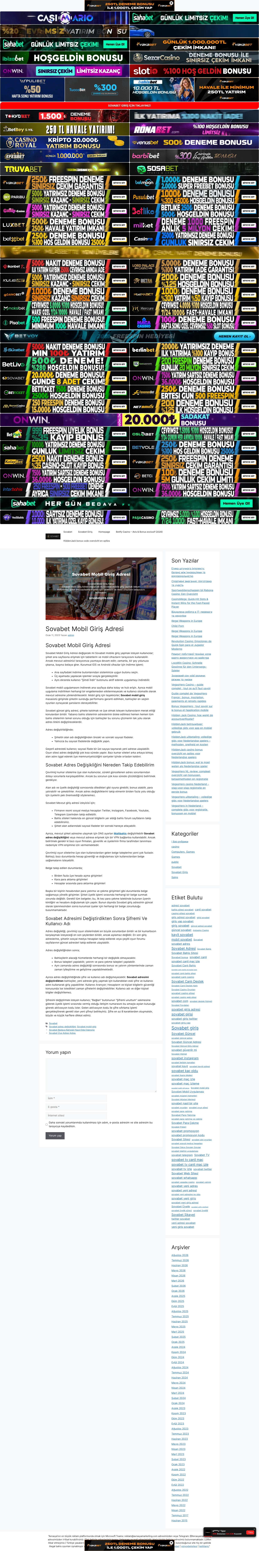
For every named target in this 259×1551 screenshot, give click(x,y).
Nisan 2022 (178, 1510)
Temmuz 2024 (180, 1372)
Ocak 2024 (178, 1403)
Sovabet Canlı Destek (187, 981)
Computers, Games (183, 851)
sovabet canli (198, 957)
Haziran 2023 (179, 1438)
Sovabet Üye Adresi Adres (62, 1033)
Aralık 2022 (178, 1469)
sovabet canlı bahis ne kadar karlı (184, 970)
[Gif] (129, 252)
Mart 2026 (177, 1280)
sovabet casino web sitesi (183, 997)
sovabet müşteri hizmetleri (184, 1095)
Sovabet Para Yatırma (183, 1115)
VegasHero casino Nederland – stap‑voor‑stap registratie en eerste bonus (190, 788)
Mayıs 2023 (178, 1443)
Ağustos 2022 (179, 1489)
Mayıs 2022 (178, 1505)
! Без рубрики (179, 841)
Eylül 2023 (177, 1423)
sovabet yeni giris (183, 1198)
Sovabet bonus (179, 957)
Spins (174, 877)
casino (175, 846)
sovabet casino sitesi (183, 993)
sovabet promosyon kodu (188, 1135)
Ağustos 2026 (179, 1255)
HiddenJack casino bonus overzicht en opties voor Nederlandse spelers (187, 753)
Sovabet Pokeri (178, 1127)
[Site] (64, 183)
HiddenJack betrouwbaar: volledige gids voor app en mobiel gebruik (191, 728)
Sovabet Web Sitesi (184, 1173)
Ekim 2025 (177, 1301)
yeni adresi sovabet (183, 1222)
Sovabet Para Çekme (185, 1122)
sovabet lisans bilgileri (181, 1075)
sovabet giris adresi (185, 1009)
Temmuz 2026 (180, 1260)
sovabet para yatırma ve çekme (186, 1119)
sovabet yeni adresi (184, 1190)
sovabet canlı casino (182, 977)
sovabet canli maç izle (185, 961)
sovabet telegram (182, 1155)
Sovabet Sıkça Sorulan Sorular (186, 1147)
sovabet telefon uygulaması (184, 1151)
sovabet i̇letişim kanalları (183, 1062)
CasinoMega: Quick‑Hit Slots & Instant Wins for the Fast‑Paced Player (190, 603)
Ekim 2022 (177, 1479)
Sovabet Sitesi (180, 1139)
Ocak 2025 (178, 1341)
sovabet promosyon (185, 1131)
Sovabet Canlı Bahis (183, 965)
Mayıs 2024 (178, 1382)
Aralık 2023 (178, 1408)
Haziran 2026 (179, 1265)
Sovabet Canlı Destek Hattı (184, 985)
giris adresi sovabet (183, 917)
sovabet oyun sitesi (198, 1107)
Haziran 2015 (179, 1520)
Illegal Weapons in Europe (186, 620)
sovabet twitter (202, 1169)
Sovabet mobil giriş (86, 1026)
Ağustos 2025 (179, 1311)
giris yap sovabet (182, 921)
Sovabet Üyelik (180, 1206)
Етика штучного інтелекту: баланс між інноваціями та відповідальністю (188, 572)
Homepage (104, 531)
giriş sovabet (180, 925)
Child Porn (177, 625)
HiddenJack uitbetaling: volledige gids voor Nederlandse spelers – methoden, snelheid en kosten (191, 740)
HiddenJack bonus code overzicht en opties (86, 540)
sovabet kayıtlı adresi (199, 1066)
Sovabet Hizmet (179, 1054)
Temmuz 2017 (179, 1515)
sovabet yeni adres (184, 1186)
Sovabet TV (201, 1155)
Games (175, 856)
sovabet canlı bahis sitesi (183, 973)
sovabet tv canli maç (187, 1160)
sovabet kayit (179, 1066)
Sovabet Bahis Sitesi (184, 953)
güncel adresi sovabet (201, 926)
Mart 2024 (177, 1392)
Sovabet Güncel (183, 1034)
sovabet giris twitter (184, 1018)
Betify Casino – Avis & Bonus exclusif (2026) (139, 531)
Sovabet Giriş (85, 531)
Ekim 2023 (177, 1418)
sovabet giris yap (180, 1022)
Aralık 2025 (178, 1296)
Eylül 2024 (177, 1362)
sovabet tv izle (181, 1169)
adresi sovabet (180, 905)
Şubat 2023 (178, 1459)
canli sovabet (203, 909)
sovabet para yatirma (181, 1111)
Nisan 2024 (178, 1387)
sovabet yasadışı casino (183, 1182)
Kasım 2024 (178, 1352)
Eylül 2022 (177, 1484)
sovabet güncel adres (181, 1038)
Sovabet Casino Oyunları (183, 989)
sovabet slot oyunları (202, 1139)
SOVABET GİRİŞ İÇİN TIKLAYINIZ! (129, 105)
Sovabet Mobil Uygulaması (187, 1091)
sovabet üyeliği (200, 1210)
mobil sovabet (181, 939)
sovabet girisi (182, 1014)
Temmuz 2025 (180, 1316)
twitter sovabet (180, 1218)
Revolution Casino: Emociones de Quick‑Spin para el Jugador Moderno (191, 645)
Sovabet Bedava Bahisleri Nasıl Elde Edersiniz (72, 1030)
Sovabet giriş (185, 1028)
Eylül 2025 (177, 1306)
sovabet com (179, 1001)
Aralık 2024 (178, 1347)
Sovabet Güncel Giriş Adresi (184, 1046)
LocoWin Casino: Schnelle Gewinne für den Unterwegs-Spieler (189, 666)
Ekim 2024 (177, 1357)
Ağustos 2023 (179, 1428)
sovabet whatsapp (184, 1178)
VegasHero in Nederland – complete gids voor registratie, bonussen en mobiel (189, 809)
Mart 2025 (177, 1331)
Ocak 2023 (178, 1464)
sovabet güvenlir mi (184, 1050)
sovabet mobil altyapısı (180, 1088)
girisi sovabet (203, 917)
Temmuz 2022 (180, 1495)
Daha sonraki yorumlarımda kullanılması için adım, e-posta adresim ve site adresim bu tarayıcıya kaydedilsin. (101, 1124)
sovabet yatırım (203, 1182)
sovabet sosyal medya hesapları (186, 1143)
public (175, 862)
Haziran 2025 (179, 1321)
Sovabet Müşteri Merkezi (183, 1099)
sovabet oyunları (179, 1107)
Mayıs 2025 (178, 1326)
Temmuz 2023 (180, 1433)
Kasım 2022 (178, 1474)
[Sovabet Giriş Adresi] (53, 536)
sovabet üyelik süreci (181, 1210)
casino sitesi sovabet (183, 913)
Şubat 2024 (178, 1398)
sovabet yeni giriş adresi (184, 1202)
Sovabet (67, 531)
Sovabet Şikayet (183, 1214)
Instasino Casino (201, 930)
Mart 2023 (177, 1454)
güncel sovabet (181, 930)
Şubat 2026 (178, 1285)
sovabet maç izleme (185, 1083)
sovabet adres (180, 943)
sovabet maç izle (183, 1079)
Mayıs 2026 (178, 1270)
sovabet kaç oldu (184, 1071)
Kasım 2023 (178, 1413)
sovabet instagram (185, 1058)
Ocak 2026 (178, 1290)
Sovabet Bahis (204, 949)
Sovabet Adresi (183, 948)
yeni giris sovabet (182, 1226)
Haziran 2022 (179, 1500)
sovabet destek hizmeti (201, 1001)
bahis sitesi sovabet (182, 909)
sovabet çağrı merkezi (199, 1207)
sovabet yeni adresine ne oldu (185, 1194)
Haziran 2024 (179, 1377)
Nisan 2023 (178, 1449)
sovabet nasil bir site (184, 1103)
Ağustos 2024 (179, 1367)
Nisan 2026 (178, 1275)
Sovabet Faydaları (180, 1005)
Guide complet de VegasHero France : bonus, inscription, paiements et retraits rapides (189, 697)
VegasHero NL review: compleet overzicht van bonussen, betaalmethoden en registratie (190, 775)
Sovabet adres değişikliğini (62, 1026)
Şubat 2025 (178, 1336)
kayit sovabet (182, 935)
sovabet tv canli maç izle (189, 1164)
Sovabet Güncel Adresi (186, 1042)
